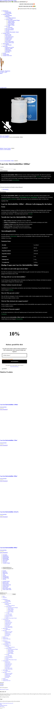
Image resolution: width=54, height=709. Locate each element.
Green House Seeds (9, 36)
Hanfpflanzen (5, 555)
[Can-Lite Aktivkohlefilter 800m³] (14, 545)
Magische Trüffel (8, 48)
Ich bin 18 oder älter (3, 703)
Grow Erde (7, 26)
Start (1, 137)
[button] (4, 409)
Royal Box (7, 52)
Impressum (5, 572)
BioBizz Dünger (11, 22)
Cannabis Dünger (9, 19)
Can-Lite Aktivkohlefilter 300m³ (8, 476)
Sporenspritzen (8, 50)
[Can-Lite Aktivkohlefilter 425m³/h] (14, 509)
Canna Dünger (11, 23)
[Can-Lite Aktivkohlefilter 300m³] (14, 473)
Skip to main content (12, 0)
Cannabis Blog (6, 577)
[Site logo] (7, 69)
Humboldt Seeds (8, 37)
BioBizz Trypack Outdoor (5, 148)
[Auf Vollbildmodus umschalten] (3, 707)
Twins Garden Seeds (9, 42)
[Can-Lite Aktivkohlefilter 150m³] (14, 437)
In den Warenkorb (4, 170)
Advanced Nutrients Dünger (14, 20)
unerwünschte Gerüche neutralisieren (9, 199)
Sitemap (4, 579)
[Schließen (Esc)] (0, 707)
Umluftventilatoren (12, 17)
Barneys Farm (8, 34)
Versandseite (4, 314)
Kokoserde (10, 27)
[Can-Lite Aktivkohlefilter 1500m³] (14, 402)
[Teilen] (1, 707)
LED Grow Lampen (9, 28)
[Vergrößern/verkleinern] (4, 707)
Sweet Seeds (8, 40)
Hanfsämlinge (8, 12)
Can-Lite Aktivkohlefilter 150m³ (8, 440)
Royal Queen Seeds (9, 41)
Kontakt (4, 570)
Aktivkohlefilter (8, 15)
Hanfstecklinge (8, 13)
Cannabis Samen (6, 581)
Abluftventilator (13, 236)
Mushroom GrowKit (9, 47)
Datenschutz (5, 573)
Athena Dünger (11, 21)
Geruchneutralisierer (9, 29)
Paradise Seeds (8, 39)
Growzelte (38, 176)
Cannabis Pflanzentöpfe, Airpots (12, 32)
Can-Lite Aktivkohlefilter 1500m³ (7, 160)
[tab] (5, 189)
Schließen (2, 683)
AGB (4, 574)
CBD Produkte (8, 45)
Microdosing (8, 49)
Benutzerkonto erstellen (4, 689)
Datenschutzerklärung (14, 366)
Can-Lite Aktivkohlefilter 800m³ (8, 547)
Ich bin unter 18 (10, 703)
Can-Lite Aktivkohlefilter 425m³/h (9, 512)
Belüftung (7, 16)
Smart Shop (5, 560)
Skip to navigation (4, 0)
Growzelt (7, 30)
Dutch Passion (8, 35)
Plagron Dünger (11, 25)
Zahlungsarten (6, 576)
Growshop (5, 554)
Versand (4, 575)
